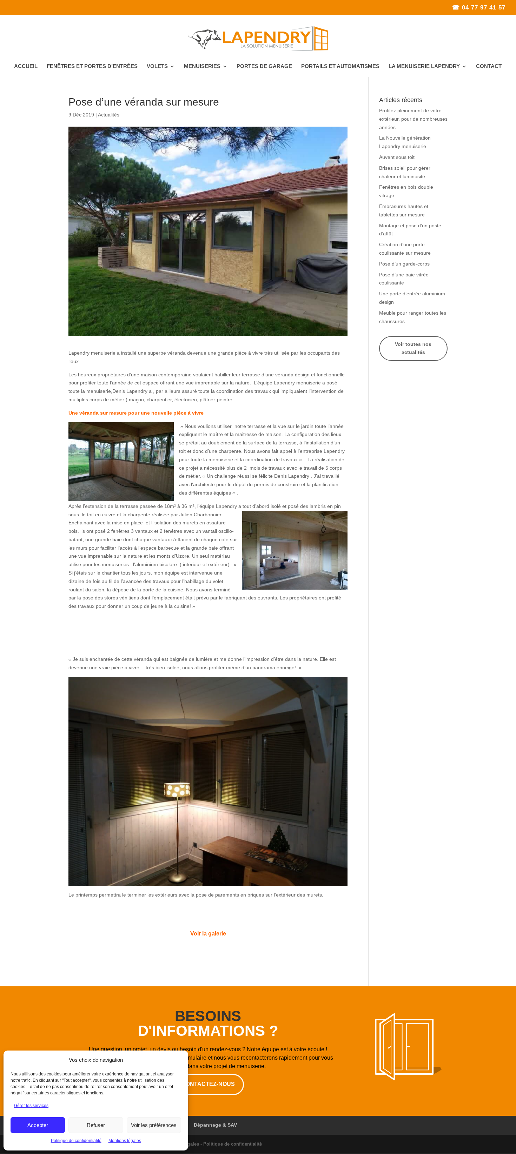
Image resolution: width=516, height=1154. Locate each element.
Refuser (96, 1125)
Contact (489, 66)
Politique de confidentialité (76, 1140)
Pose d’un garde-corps (404, 264)
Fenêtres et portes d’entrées (92, 66)
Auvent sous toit (397, 157)
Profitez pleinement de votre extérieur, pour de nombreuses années (413, 119)
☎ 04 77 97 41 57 (478, 8)
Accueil (26, 66)
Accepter (37, 1125)
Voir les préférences (154, 1125)
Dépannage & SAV (215, 1125)
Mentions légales (124, 1140)
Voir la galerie (208, 934)
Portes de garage (264, 66)
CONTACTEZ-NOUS (208, 1084)
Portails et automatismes (340, 66)
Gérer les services (31, 1105)
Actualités (108, 115)
